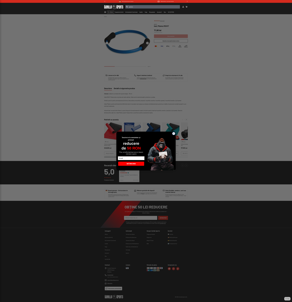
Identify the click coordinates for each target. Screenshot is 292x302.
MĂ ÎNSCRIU (131, 164)
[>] (187, 1)
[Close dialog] (173, 133)
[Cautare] (127, 7)
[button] (186, 7)
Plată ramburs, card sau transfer (167, 1)
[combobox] (152, 7)
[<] (104, 1)
